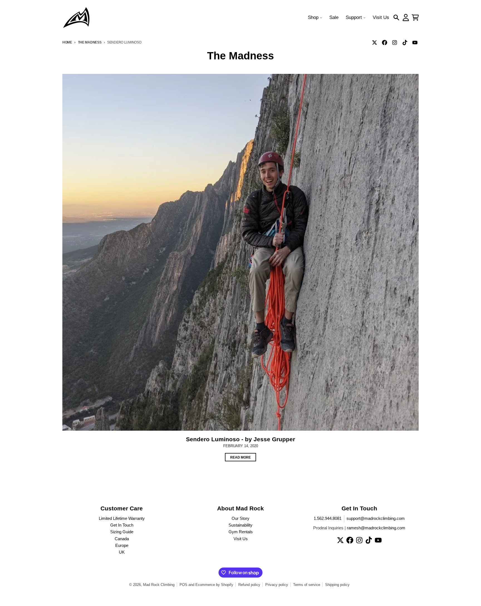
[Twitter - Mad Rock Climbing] (375, 42)
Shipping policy (337, 585)
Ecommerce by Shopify (214, 585)
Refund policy (249, 585)
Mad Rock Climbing (159, 585)
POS (183, 585)
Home (67, 42)
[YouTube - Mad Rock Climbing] (415, 42)
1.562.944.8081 (328, 518)
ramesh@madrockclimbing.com (376, 528)
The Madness (90, 42)
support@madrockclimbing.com (376, 518)
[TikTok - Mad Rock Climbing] (405, 42)
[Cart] (415, 17)
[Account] (405, 17)
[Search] (396, 17)
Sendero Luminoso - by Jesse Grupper (240, 439)
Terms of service (306, 585)
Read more (240, 457)
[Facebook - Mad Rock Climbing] (385, 42)
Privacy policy (276, 585)
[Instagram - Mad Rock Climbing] (395, 42)
